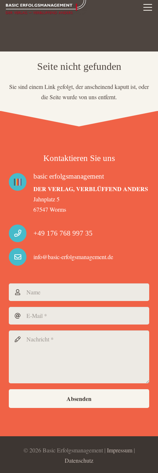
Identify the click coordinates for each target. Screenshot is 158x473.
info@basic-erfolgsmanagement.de (73, 257)
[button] (148, 7)
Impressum (119, 450)
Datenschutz (79, 460)
